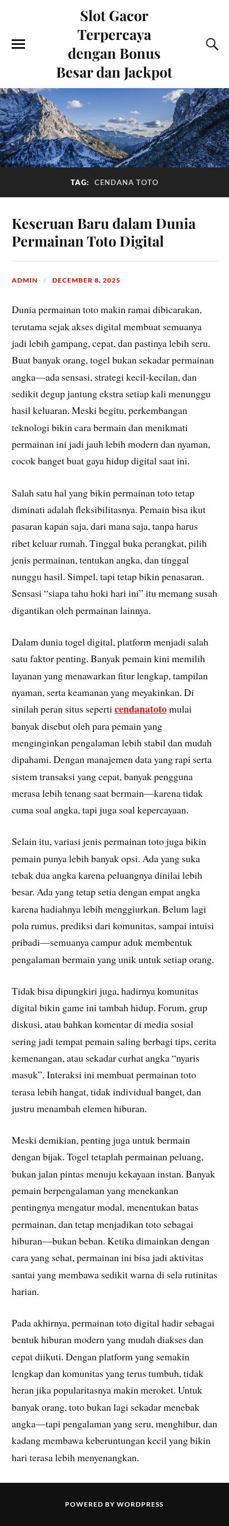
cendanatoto (140, 708)
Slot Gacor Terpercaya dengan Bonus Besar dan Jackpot (114, 43)
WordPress (140, 1504)
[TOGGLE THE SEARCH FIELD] (210, 44)
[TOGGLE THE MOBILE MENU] (18, 44)
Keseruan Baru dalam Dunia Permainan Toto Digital (104, 231)
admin (25, 280)
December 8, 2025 (86, 280)
